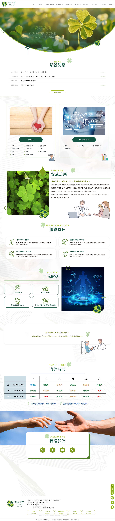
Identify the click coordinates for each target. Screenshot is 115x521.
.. (69, 519)
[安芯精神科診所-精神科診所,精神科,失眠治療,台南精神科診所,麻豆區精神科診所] (9, 4)
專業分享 (94, 4)
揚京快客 (45, 519)
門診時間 (40, 4)
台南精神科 (45, 515)
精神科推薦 (57, 515)
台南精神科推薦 (64, 515)
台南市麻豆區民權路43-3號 (40, 502)
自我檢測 (67, 4)
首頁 (34, 4)
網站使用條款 (66, 519)
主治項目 (59, 4)
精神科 (40, 515)
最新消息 (103, 4)
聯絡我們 (111, 4)
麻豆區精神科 (51, 515)
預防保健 (76, 4)
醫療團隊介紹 (50, 4)
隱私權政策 (59, 519)
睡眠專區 (85, 4)
